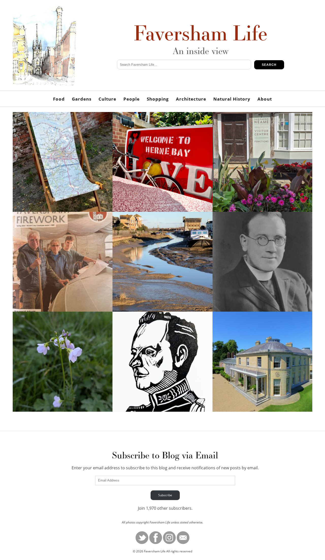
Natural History (231, 99)
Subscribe (165, 495)
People (131, 99)
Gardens (81, 99)
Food (59, 99)
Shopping (158, 99)
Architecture (191, 99)
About (264, 99)
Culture (107, 99)
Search (269, 65)
